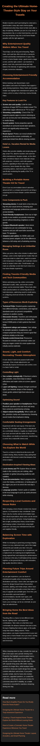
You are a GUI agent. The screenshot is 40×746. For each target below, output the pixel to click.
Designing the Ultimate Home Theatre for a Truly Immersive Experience (18, 711)
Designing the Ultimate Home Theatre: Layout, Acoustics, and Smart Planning (19, 734)
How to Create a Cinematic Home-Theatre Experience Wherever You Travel (18, 726)
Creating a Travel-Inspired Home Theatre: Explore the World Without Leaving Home (18, 719)
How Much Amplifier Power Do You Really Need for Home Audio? (18, 703)
